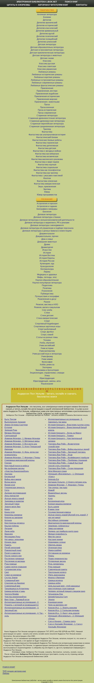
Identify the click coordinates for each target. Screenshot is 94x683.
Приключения (47, 88)
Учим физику (47, 356)
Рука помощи (11, 564)
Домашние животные (47, 242)
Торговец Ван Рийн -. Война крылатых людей (68, 449)
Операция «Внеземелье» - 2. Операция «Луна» (66, 617)
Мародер (9, 534)
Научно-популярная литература (47, 283)
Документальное (47, 234)
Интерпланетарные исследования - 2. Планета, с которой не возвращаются (22, 603)
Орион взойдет (55, 550)
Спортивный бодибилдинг (47, 324)
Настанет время (55, 539)
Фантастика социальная (47, 167)
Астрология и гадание (47, 206)
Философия (47, 362)
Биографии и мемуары (47, 209)
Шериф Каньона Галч (58, 597)
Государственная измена (59, 512)
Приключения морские (47, 99)
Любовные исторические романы (47, 74)
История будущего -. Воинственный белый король (67, 428)
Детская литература (47, 44)
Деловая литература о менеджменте (47, 225)
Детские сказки (47, 58)
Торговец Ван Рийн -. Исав (60, 455)
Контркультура (47, 269)
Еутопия (8, 427)
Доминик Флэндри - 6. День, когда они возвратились (22, 453)
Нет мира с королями (14, 539)
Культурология (47, 266)
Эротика (47, 189)
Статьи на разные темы (47, 337)
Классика (47, 61)
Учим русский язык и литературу (47, 354)
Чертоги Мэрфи (12, 594)
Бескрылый (10, 477)
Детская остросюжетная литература (47, 50)
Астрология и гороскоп (47, 203)
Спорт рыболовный (47, 329)
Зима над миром (55, 528)
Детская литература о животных (47, 55)
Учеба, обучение (47, 343)
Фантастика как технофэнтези (47, 170)
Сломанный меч (12, 580)
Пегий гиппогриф (12, 548)
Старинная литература (47, 115)
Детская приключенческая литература (47, 53)
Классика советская (47, 66)
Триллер (47, 129)
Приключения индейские (47, 94)
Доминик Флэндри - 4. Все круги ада (21, 444)
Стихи (47, 313)
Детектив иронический (47, 23)
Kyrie (50, 499)
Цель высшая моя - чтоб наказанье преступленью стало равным (64, 587)
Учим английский (47, 345)
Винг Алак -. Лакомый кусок (17, 600)
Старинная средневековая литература (47, 126)
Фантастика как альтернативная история (47, 135)
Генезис (8, 463)
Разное (47, 302)
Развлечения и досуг (47, 299)
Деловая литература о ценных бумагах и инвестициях (47, 231)
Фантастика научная (47, 165)
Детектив (47, 20)
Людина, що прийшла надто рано (63, 531)
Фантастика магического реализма (47, 159)
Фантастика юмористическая (47, 184)
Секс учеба (47, 310)
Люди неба (9, 531)
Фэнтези (47, 178)
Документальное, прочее (47, 236)
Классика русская (47, 64)
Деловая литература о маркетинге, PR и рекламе (47, 223)
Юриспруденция (47, 378)
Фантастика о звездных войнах (47, 151)
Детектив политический (47, 36)
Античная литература (47, 14)
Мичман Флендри (12, 433)
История (47, 253)
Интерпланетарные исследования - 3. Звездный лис (22, 609)
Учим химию (47, 359)
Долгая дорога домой (14, 499)
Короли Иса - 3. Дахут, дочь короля (63, 613)
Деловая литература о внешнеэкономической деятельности (47, 220)
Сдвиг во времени (13, 575)
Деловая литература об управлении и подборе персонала (47, 228)
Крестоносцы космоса (14, 523)
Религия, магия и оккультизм (47, 307)
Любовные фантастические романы (47, 85)
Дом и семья (47, 239)
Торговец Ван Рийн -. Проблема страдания (67, 460)
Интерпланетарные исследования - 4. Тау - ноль (24, 614)
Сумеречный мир (12, 586)
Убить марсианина (56, 575)
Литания (8, 528)
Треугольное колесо (57, 572)
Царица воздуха (55, 580)
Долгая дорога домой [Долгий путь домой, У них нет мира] (68, 516)
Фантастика (47, 132)
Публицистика (47, 294)
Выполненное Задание (15, 422)
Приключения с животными (47, 102)
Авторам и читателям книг (53, 5)
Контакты (81, 5)
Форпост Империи (56, 578)
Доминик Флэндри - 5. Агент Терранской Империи (23, 448)
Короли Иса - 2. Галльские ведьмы (63, 610)
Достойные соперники (58, 520)
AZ (47, 391)
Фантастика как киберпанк (47, 154)
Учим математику (47, 351)
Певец (51, 556)
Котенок (8, 520)
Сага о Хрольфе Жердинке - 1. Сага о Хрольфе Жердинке (65, 625)
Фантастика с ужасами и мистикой (47, 176)
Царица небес (54, 583)
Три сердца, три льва (57, 488)
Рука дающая (54, 567)
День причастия (12, 496)
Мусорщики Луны (12, 537)
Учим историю (47, 348)
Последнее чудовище (14, 559)
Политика (47, 288)
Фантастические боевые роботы (47, 140)
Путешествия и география (47, 296)
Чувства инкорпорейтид (15, 597)
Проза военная (47, 107)
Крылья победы (12, 526)
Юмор (47, 192)
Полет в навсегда (12, 553)
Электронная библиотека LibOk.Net (36, 2)
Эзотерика (47, 367)
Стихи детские (47, 315)
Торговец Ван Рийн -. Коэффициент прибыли (68, 458)
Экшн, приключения (47, 186)
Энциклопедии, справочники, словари (47, 373)
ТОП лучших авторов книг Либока (14, 672)
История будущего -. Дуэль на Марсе (64, 433)
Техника (47, 340)
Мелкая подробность (57, 534)
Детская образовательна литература (47, 47)
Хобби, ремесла (47, 365)
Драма (47, 244)
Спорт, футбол (47, 332)
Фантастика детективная (47, 146)
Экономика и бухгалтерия (47, 370)
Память (8, 545)
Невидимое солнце (57, 542)
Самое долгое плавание (16, 567)
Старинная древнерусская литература (47, 121)
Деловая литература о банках (47, 217)
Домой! (51, 490)
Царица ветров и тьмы (15, 591)
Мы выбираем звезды (14, 468)
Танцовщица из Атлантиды (17, 589)
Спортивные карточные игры (47, 326)
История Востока (47, 255)
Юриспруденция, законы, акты (47, 381)
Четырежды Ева (55, 594)
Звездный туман (12, 504)
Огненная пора (55, 548)
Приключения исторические (47, 96)
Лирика (47, 272)
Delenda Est (53, 479)
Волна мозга (10, 482)
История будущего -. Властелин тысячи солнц (68, 425)
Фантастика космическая (47, 156)
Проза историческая (47, 110)
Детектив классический (47, 28)
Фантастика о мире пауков (47, 162)
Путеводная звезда (57, 561)
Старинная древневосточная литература (47, 118)
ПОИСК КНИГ (9, 667)
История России (47, 261)
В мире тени (53, 509)
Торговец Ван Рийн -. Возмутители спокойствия (63, 445)
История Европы (47, 258)
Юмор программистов (47, 195)
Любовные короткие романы (47, 77)
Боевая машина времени (59, 504)
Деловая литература (47, 214)
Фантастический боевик (47, 137)
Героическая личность (15, 488)
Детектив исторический (47, 25)
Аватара (8, 474)
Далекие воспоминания (15, 493)
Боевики (47, 17)
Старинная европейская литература (47, 124)
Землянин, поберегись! (58, 526)
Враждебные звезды (57, 493)
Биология (47, 212)
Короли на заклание (14, 518)
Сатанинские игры (13, 569)
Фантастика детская (47, 148)
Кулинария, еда (47, 264)
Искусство (47, 250)
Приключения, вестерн (47, 91)
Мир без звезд (54, 537)
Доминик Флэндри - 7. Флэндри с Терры (22, 458)
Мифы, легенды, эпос (47, 277)
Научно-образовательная (47, 280)
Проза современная (47, 113)
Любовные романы (47, 72)
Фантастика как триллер (47, 173)
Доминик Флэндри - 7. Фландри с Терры (66, 485)
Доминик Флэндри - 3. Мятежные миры (22, 441)
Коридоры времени (13, 515)
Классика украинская (47, 69)
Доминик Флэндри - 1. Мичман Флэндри (22, 438)
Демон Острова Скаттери (16, 425)
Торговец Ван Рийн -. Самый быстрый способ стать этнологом (65, 464)
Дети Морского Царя (57, 471)
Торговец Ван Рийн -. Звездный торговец (67, 452)
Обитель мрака (55, 545)
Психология (47, 291)
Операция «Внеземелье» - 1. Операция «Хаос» (66, 475)
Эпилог (51, 600)
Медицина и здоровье (47, 274)
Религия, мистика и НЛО (47, 304)
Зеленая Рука (11, 430)
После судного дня (13, 556)
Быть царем (53, 507)
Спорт (47, 321)
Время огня (10, 485)
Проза (47, 104)
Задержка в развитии (14, 501)
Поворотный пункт (13, 550)
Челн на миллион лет (57, 605)
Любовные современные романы (47, 83)
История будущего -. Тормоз (61, 436)
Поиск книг (71, 2)
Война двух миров (13, 479)
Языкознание (47, 384)
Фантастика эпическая (47, 181)
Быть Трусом (10, 419)
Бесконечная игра (56, 501)
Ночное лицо (10, 542)
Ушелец (51, 496)
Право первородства (57, 559)
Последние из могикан (15, 561)
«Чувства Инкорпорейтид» (17, 471)
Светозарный (11, 436)
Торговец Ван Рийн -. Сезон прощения (65, 468)
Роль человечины (56, 564)
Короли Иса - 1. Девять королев (62, 608)
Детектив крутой (47, 34)
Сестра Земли (11, 578)
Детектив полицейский (47, 39)
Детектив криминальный (47, 31)
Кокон (7, 509)
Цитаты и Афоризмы (18, 5)
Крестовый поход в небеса (17, 466)
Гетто (7, 490)
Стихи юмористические (47, 318)
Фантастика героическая (47, 143)
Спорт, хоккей (47, 335)
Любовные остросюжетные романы (47, 80)
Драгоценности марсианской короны (65, 523)
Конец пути (10, 512)
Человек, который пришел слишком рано (66, 591)
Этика (47, 376)
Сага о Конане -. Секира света (62, 621)
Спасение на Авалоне (15, 583)
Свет (7, 572)
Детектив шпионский (47, 42)
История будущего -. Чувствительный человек (65, 439)
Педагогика (47, 285)
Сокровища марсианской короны (20, 460)
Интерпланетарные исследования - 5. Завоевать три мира (65, 420)
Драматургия (47, 247)
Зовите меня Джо (12, 507)
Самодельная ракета (57, 569)
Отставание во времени (59, 553)
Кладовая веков (55, 602)
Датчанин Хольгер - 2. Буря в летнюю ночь (67, 482)
